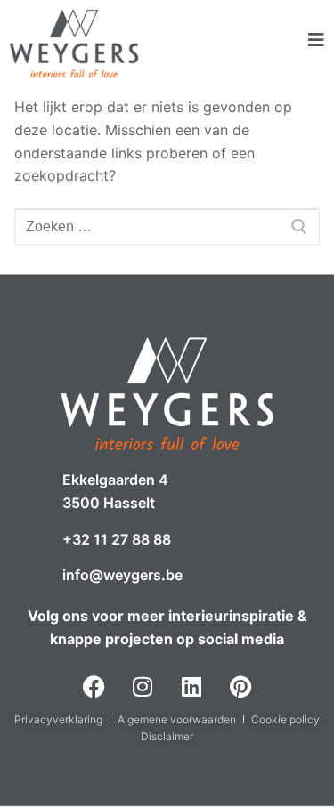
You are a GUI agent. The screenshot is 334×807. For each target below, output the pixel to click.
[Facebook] (93, 687)
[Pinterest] (240, 687)
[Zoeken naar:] (167, 227)
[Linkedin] (191, 687)
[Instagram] (142, 687)
